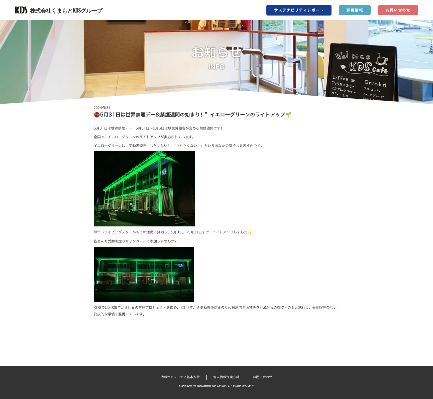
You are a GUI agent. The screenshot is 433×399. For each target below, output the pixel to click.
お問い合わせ (398, 10)
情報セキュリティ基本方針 (180, 377)
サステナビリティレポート (299, 10)
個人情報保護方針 (226, 377)
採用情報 (355, 10)
